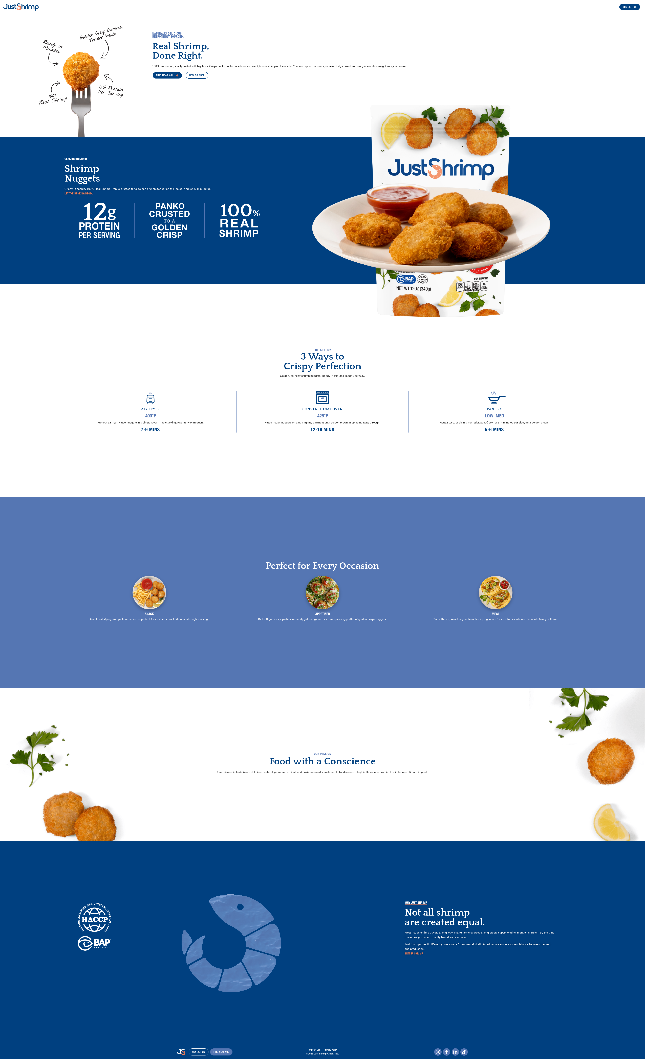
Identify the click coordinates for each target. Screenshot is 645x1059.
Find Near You (221, 1052)
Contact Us (630, 7)
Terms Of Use (314, 1050)
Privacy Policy (330, 1050)
